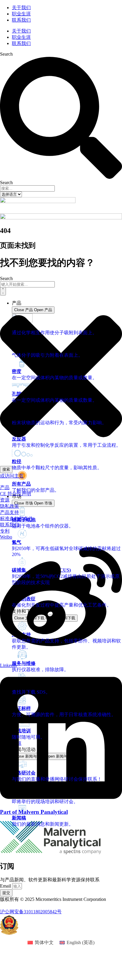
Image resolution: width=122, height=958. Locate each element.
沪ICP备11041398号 (20, 905)
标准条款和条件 (16, 518)
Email (6, 885)
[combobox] (27, 284)
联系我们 (21, 19)
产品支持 (9, 512)
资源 (4, 499)
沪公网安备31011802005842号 (31, 911)
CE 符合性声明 (15, 493)
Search (6, 54)
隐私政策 (9, 506)
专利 (4, 530)
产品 (4, 487)
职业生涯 (21, 13)
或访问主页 (12, 475)
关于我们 (21, 7)
